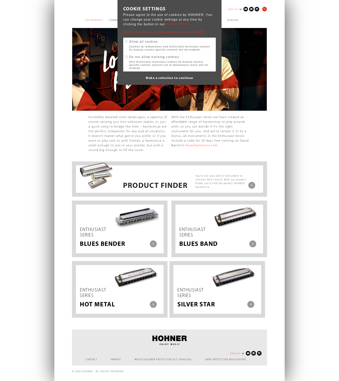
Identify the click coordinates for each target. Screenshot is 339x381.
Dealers (233, 20)
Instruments (94, 20)
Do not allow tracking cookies (154, 57)
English (233, 9)
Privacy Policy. (178, 24)
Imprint (116, 359)
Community (117, 20)
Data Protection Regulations (225, 359)
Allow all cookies (143, 41)
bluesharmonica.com (201, 145)
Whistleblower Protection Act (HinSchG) (163, 359)
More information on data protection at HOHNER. (164, 32)
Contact (91, 359)
